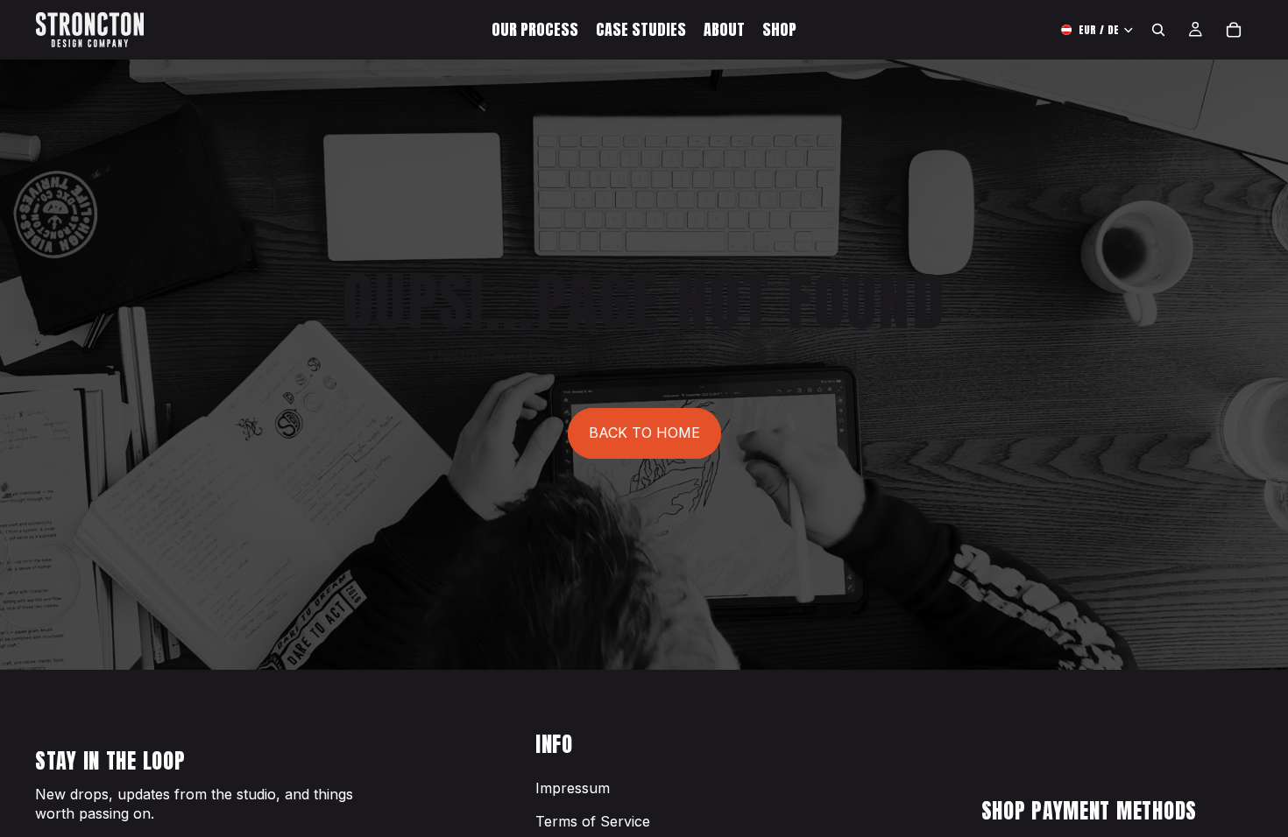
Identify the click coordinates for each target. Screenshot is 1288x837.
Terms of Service (592, 821)
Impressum (572, 788)
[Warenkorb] (1233, 30)
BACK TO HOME (644, 432)
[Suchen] (1158, 30)
